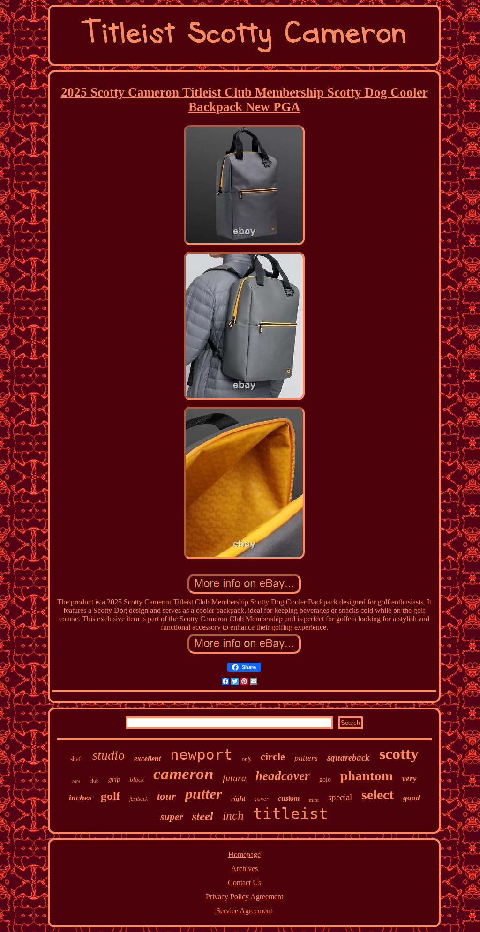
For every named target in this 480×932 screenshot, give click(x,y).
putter (203, 793)
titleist (290, 814)
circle (273, 756)
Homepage (244, 854)
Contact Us (244, 883)
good (411, 797)
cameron (183, 774)
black (137, 779)
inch (233, 815)
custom (289, 798)
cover (262, 798)
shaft (76, 758)
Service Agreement (244, 911)
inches (80, 797)
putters (306, 757)
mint (314, 800)
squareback (348, 757)
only (246, 759)
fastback (138, 799)
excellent (147, 758)
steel (202, 816)
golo (325, 779)
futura (234, 778)
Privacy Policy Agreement (244, 897)
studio (108, 755)
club (94, 780)
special (340, 797)
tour (166, 796)
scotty (399, 753)
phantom (366, 775)
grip (114, 779)
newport (201, 754)
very (409, 778)
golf (110, 796)
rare (76, 780)
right (238, 798)
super (171, 816)
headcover (282, 776)
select (377, 794)
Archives (244, 868)
